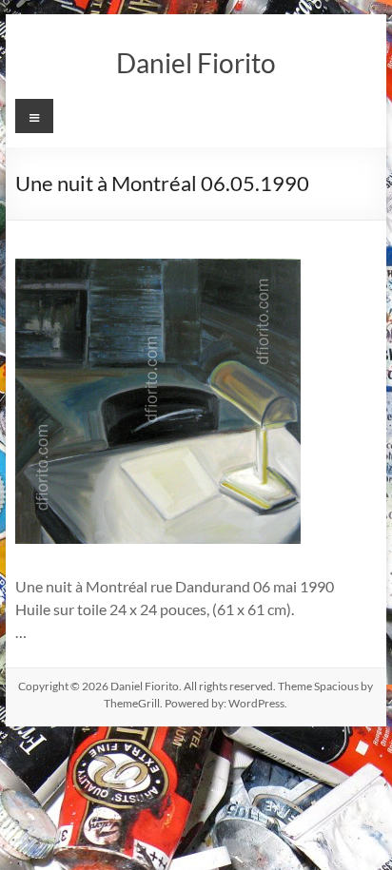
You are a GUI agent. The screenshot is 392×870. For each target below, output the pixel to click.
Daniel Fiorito (196, 63)
